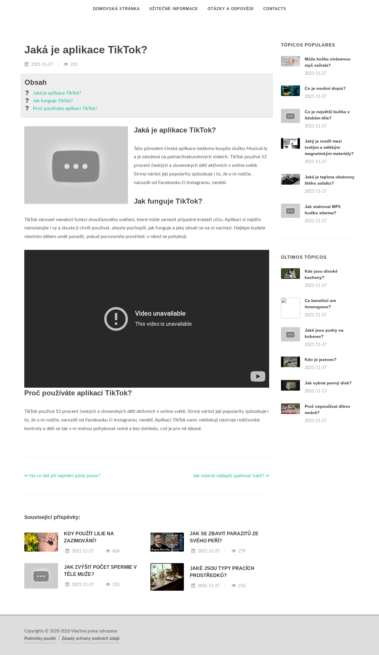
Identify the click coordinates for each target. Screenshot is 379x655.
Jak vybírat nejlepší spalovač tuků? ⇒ (231, 475)
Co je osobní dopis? (325, 88)
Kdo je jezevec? (321, 359)
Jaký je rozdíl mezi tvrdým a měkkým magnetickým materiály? (329, 147)
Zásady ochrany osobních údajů (91, 639)
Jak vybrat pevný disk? (328, 383)
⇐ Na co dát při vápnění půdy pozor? (62, 475)
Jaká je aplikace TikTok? (57, 93)
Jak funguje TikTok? (53, 100)
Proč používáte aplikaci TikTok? (65, 108)
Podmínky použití (40, 639)
